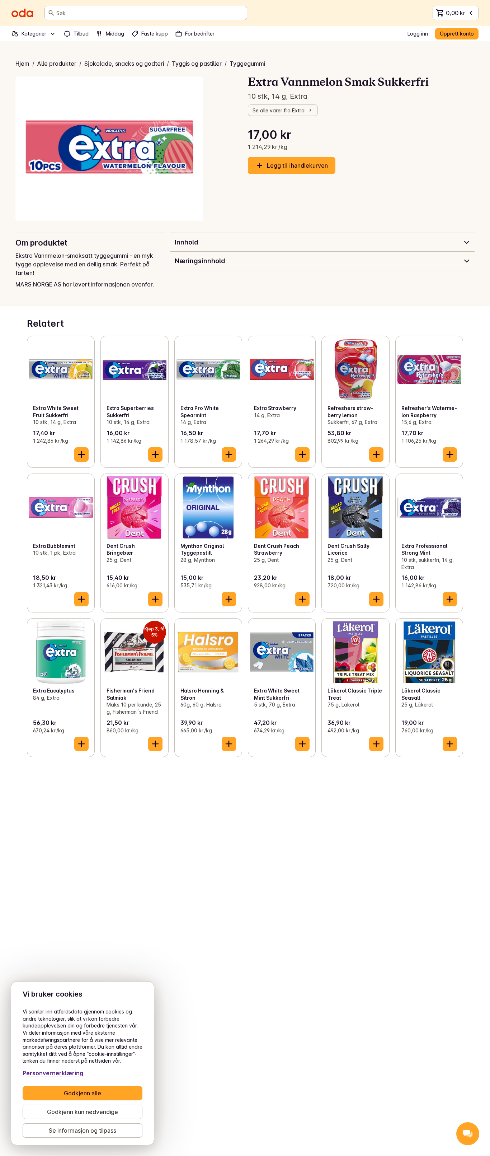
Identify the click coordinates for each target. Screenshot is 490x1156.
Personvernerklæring (53, 1073)
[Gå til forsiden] (22, 13)
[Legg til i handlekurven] (81, 454)
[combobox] (150, 13)
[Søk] (51, 13)
